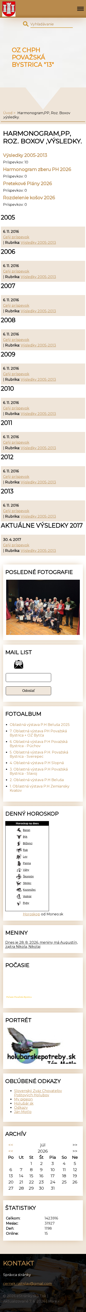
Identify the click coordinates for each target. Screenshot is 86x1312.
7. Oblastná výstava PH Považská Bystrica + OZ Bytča (38, 733)
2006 (8, 251)
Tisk (42, 1296)
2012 (7, 457)
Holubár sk (24, 1103)
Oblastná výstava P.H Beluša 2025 (40, 725)
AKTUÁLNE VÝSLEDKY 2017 (42, 525)
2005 (8, 217)
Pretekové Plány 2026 (27, 183)
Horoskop (31, 914)
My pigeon (23, 1099)
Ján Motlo (23, 1112)
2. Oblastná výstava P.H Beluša (37, 780)
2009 (8, 354)
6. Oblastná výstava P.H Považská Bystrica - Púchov (38, 744)
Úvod (8, 113)
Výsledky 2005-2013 (25, 155)
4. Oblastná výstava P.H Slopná (37, 763)
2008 (8, 320)
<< (10, 1144)
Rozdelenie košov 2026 (29, 197)
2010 (7, 388)
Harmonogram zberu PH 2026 (37, 169)
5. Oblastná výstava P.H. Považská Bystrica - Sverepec (39, 754)
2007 (8, 286)
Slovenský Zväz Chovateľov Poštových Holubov (38, 1093)
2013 (7, 491)
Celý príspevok (16, 237)
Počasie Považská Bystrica (19, 997)
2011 (6, 422)
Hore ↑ (54, 1301)
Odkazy (21, 1108)
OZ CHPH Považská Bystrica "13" (33, 57)
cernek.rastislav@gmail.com (27, 1284)
